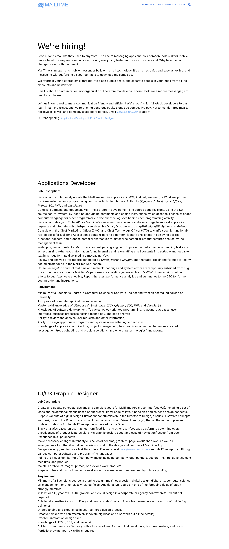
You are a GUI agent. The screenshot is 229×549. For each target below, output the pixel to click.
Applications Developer (74, 118)
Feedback (170, 4)
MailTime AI (148, 4)
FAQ (160, 4)
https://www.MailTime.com (135, 449)
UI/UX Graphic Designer (101, 118)
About (182, 4)
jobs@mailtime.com (127, 112)
